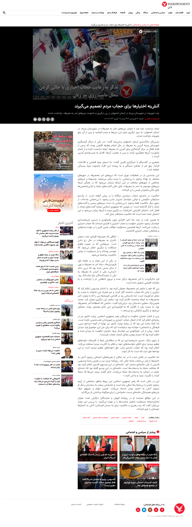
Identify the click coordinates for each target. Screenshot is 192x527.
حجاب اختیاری (126, 417)
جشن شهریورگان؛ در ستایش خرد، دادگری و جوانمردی (48, 281)
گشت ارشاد (86, 417)
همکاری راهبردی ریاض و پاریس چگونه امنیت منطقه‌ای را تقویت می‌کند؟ (48, 325)
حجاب (136, 417)
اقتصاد (122, 12)
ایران (188, 12)
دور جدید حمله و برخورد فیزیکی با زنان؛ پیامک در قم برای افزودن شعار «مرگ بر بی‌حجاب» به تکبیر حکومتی (132, 244)
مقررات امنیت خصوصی (94, 504)
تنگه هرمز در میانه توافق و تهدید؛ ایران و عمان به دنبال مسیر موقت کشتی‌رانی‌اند (139, 456)
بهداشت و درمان (97, 12)
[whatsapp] (138, 510)
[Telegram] (144, 510)
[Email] (39, 119)
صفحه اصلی (154, 25)
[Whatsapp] (48, 119)
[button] (96, 64)
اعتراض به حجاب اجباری (100, 417)
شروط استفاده (120, 504)
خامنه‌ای (131, 421)
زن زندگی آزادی (141, 421)
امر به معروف (153, 421)
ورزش (130, 12)
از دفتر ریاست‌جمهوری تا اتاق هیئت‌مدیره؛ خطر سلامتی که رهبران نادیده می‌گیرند (47, 233)
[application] (96, 64)
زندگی (138, 12)
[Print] (35, 119)
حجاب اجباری (115, 417)
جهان (170, 12)
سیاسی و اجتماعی (158, 12)
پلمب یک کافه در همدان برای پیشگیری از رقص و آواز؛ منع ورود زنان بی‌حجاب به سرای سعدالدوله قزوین (132, 256)
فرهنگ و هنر (112, 12)
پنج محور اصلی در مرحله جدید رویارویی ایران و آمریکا (48, 310)
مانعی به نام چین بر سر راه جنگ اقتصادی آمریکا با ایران (97, 456)
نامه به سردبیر (76, 504)
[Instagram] (150, 510)
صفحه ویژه (84, 12)
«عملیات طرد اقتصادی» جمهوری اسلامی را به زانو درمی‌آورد (47, 338)
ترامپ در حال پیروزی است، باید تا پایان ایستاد (47, 366)
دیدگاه (145, 12)
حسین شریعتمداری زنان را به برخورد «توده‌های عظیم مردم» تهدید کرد (133, 268)
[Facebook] (52, 119)
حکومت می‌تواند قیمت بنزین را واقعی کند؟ (48, 352)
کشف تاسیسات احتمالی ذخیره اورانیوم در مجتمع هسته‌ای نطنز (140, 484)
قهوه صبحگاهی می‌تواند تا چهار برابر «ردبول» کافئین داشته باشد (46, 243)
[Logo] (148, 32)
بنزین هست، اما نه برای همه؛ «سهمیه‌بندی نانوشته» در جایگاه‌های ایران (47, 269)
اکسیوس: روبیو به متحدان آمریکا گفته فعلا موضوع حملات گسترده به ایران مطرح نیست (98, 482)
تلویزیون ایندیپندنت (69, 12)
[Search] (4, 12)
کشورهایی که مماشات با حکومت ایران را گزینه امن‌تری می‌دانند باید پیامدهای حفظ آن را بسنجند (47, 381)
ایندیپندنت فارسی (151, 118)
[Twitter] (44, 119)
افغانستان (179, 12)
